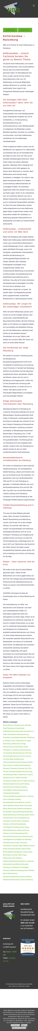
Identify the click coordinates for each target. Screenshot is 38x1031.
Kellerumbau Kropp (19, 744)
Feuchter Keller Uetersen (20, 846)
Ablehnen (24, 1025)
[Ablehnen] (35, 1019)
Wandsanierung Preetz (11, 843)
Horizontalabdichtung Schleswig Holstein (18, 762)
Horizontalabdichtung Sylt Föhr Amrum (17, 756)
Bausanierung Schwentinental (22, 836)
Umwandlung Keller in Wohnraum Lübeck (18, 775)
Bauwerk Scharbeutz (10, 768)
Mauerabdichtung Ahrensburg (13, 815)
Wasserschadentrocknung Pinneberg (16, 784)
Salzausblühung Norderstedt (22, 812)
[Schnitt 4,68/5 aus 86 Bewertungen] (28, 939)
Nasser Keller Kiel (20, 805)
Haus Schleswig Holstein (12, 799)
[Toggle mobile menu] (34, 6)
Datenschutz (21, 986)
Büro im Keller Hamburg (25, 781)
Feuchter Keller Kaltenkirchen (13, 759)
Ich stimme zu (15, 1025)
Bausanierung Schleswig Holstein (15, 787)
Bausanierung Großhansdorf (13, 747)
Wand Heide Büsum (10, 873)
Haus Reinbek (26, 725)
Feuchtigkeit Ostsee (10, 790)
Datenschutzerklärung (19, 1028)
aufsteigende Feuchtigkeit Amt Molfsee (17, 839)
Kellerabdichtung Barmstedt (13, 731)
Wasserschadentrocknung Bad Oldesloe (17, 877)
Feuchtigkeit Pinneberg (11, 827)
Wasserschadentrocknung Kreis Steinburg (18, 880)
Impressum (14, 986)
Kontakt (27, 986)
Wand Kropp (24, 827)
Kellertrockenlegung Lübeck (17, 852)
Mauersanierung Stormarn (22, 753)
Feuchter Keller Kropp (18, 855)
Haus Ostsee (15, 741)
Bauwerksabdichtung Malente (13, 802)
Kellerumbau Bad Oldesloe (12, 858)
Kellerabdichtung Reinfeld (12, 864)
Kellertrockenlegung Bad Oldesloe (22, 870)
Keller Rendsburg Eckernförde (13, 728)
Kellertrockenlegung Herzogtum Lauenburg (18, 861)
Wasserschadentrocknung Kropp (20, 772)
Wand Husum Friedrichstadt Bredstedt (16, 765)
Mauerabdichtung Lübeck (12, 830)
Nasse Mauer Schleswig (11, 725)
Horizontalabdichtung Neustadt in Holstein (18, 796)
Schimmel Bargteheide (18, 824)
